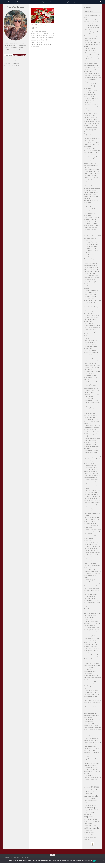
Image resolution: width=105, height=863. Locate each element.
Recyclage (58, 2)
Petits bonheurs (20, 2)
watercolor (87, 839)
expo (94, 807)
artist (96, 787)
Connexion (8, 59)
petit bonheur (90, 826)
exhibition (88, 808)
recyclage (91, 832)
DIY (5, 2)
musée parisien (91, 821)
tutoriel (93, 837)
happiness (88, 817)
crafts (86, 803)
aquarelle (87, 787)
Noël (51, 2)
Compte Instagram (88, 800)
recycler (97, 832)
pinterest (86, 832)
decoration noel (95, 802)
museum (94, 819)
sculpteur (86, 834)
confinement (94, 800)
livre (85, 819)
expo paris (86, 810)
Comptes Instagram (70, 2)
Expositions (36, 2)
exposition (93, 810)
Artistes (10, 2)
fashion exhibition (87, 814)
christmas (92, 798)
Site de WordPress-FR (12, 65)
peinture (90, 823)
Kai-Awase (36, 28)
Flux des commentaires (12, 63)
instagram (96, 817)
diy (89, 805)
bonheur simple (91, 796)
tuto (95, 835)
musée (85, 821)
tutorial (86, 837)
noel (96, 821)
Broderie (82, 2)
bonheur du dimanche (89, 792)
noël (99, 821)
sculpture (90, 834)
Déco (28, 2)
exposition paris (89, 812)
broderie (86, 798)
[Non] (103, 860)
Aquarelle (45, 2)
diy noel (94, 805)
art (92, 787)
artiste (87, 789)
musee (89, 819)
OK (94, 860)
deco (90, 802)
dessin (85, 805)
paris (85, 823)
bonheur (94, 789)
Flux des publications (11, 61)
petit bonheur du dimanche (91, 829)
